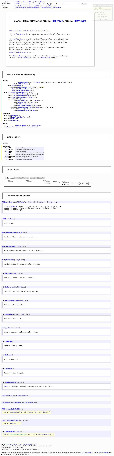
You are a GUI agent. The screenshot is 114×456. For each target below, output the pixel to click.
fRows (45, 412)
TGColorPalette (39, 2)
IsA (18, 99)
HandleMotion (22, 97)
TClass (14, 85)
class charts (57, 7)
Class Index (33, 4)
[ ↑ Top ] (99, 19)
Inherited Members (22, 178)
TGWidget (79, 20)
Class (19, 85)
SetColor (20, 102)
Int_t (46, 82)
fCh (36, 412)
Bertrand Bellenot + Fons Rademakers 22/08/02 (21, 444)
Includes (33, 178)
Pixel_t (25, 52)
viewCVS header (38, 6)
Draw (6, 386)
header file (18, 6)
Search (84, 4)
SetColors (20, 104)
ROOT (17, 2)
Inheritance (10, 178)
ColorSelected (15, 52)
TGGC (6, 156)
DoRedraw (14, 115)
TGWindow (36, 82)
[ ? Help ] (106, 19)
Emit (5, 434)
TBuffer (27, 109)
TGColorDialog (43, 31)
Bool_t (15, 94)
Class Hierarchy (44, 4)
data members (46, 7)
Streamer (20, 109)
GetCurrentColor (23, 90)
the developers (103, 452)
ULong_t (4, 328)
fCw (21, 412)
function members (34, 7)
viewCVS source (51, 6)
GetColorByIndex (23, 89)
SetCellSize (21, 100)
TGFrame (57, 20)
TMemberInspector (35, 107)
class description (20, 7)
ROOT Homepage (21, 4)
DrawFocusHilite (16, 117)
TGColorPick (28, 31)
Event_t (30, 94)
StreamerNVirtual (23, 110)
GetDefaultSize (22, 92)
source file (27, 6)
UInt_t (7, 148)
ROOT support (86, 452)
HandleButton (22, 94)
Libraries (41, 178)
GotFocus (14, 119)
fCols (30, 412)
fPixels (12, 423)
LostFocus (14, 120)
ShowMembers (22, 107)
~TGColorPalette (23, 84)
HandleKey (21, 95)
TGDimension (12, 92)
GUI (24, 2)
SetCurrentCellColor (24, 105)
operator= (18, 127)
